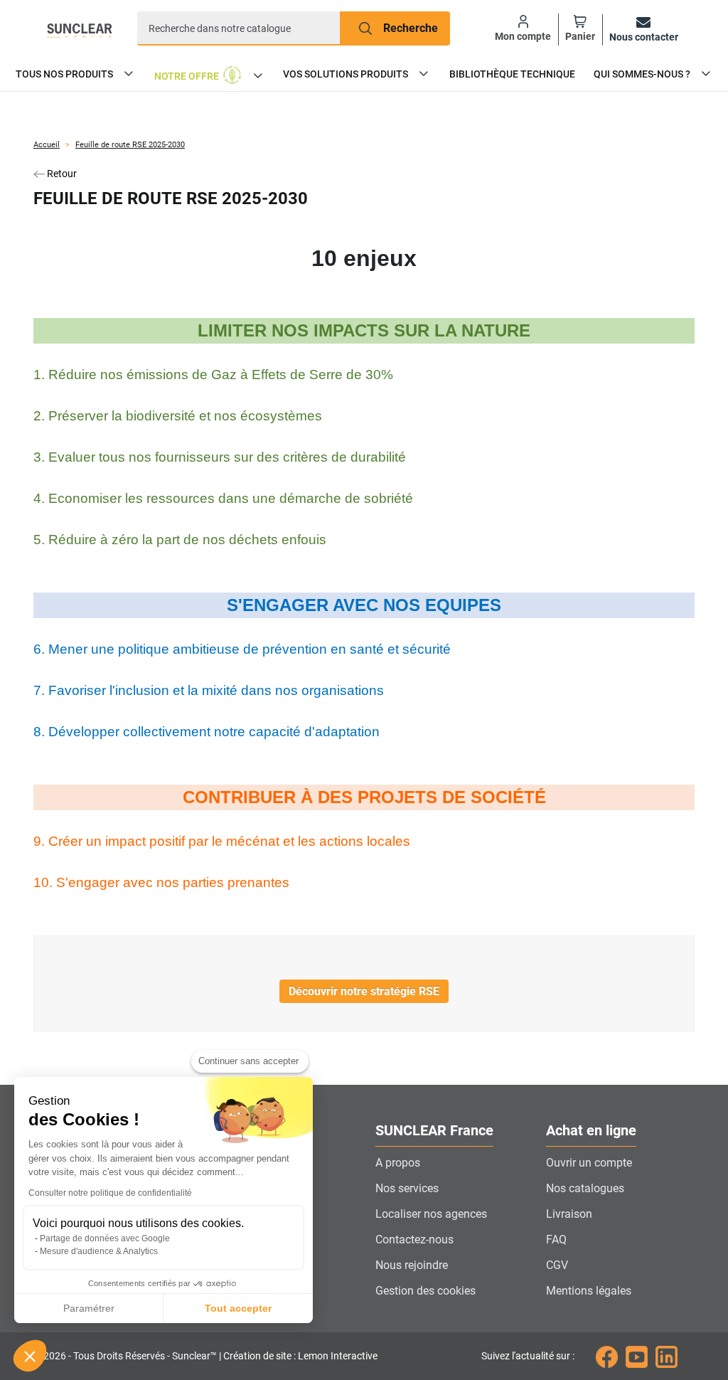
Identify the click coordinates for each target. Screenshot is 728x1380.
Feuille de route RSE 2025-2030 (130, 144)
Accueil (46, 144)
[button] (30, 1356)
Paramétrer (88, 1308)
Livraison (569, 1214)
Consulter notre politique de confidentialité (110, 1193)
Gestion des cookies (425, 1290)
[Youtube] (637, 1356)
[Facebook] (607, 1356)
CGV (557, 1265)
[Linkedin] (666, 1356)
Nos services (407, 1188)
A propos (397, 1162)
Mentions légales (588, 1290)
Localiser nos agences (431, 1214)
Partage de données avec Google (105, 1238)
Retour (61, 173)
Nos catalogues (585, 1188)
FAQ (556, 1239)
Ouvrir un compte (589, 1162)
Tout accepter (238, 1308)
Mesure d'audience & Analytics (99, 1251)
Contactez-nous (414, 1239)
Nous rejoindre (411, 1265)
